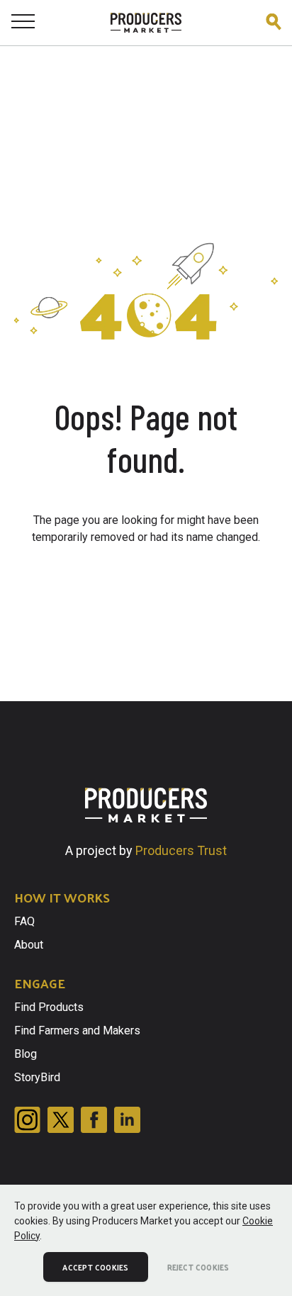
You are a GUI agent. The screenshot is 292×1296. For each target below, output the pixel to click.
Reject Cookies (198, 1267)
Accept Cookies (95, 1267)
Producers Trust (181, 850)
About (28, 944)
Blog (25, 1054)
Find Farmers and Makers (77, 1030)
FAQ (24, 921)
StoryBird (37, 1077)
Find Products (49, 1007)
